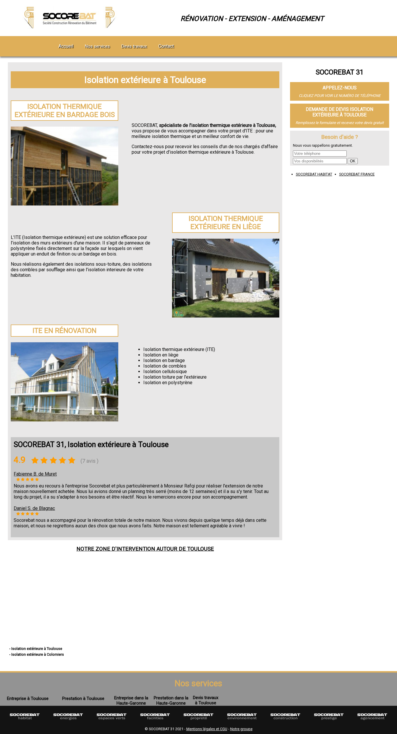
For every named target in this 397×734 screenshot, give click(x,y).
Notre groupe (241, 729)
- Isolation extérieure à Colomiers (36, 654)
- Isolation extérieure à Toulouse (35, 648)
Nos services (97, 46)
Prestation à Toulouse (83, 698)
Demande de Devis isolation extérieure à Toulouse (339, 112)
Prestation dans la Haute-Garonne (171, 700)
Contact (166, 46)
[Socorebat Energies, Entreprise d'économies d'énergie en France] (68, 721)
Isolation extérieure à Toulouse (145, 79)
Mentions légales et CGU (206, 729)
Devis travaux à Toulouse (205, 700)
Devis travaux (134, 46)
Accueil (65, 46)
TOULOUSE (200, 549)
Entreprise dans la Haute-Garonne (131, 700)
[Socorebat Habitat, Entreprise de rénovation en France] (25, 721)
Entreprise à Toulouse (28, 698)
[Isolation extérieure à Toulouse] (70, 27)
